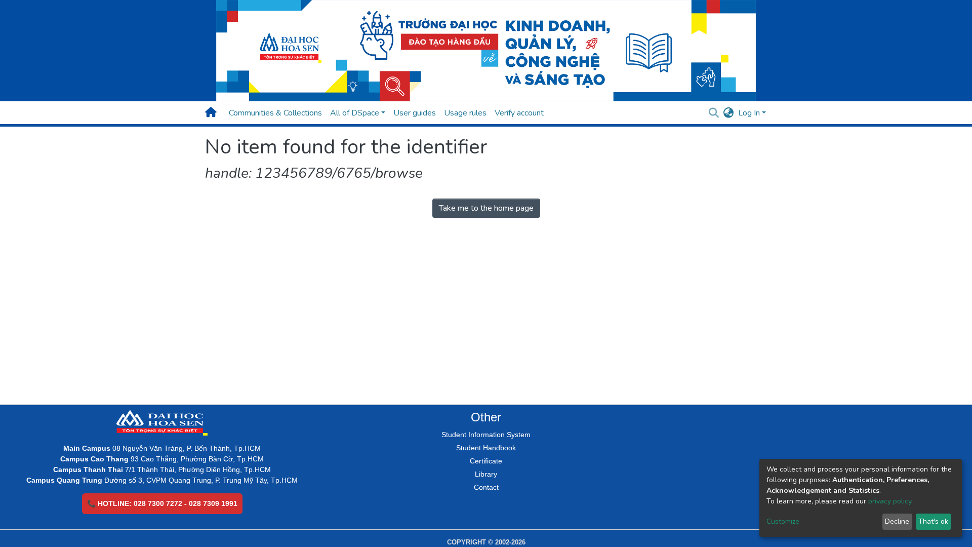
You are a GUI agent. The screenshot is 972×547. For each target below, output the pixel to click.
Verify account (519, 113)
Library (486, 474)
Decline (897, 521)
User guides (414, 113)
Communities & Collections (275, 113)
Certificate (486, 461)
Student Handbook (486, 448)
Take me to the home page (486, 208)
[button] (728, 113)
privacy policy (889, 501)
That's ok (933, 521)
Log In (749, 113)
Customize (782, 521)
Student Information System (486, 435)
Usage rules (465, 113)
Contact (486, 487)
